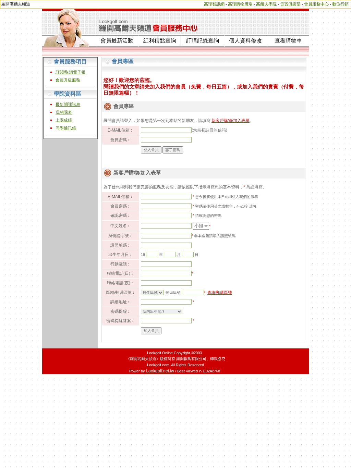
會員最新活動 (116, 41)
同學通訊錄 (66, 128)
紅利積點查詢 (159, 41)
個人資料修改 (245, 41)
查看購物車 (288, 41)
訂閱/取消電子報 (70, 72)
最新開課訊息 (68, 104)
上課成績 (64, 120)
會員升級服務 (68, 80)
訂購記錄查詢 (202, 41)
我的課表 (64, 112)
